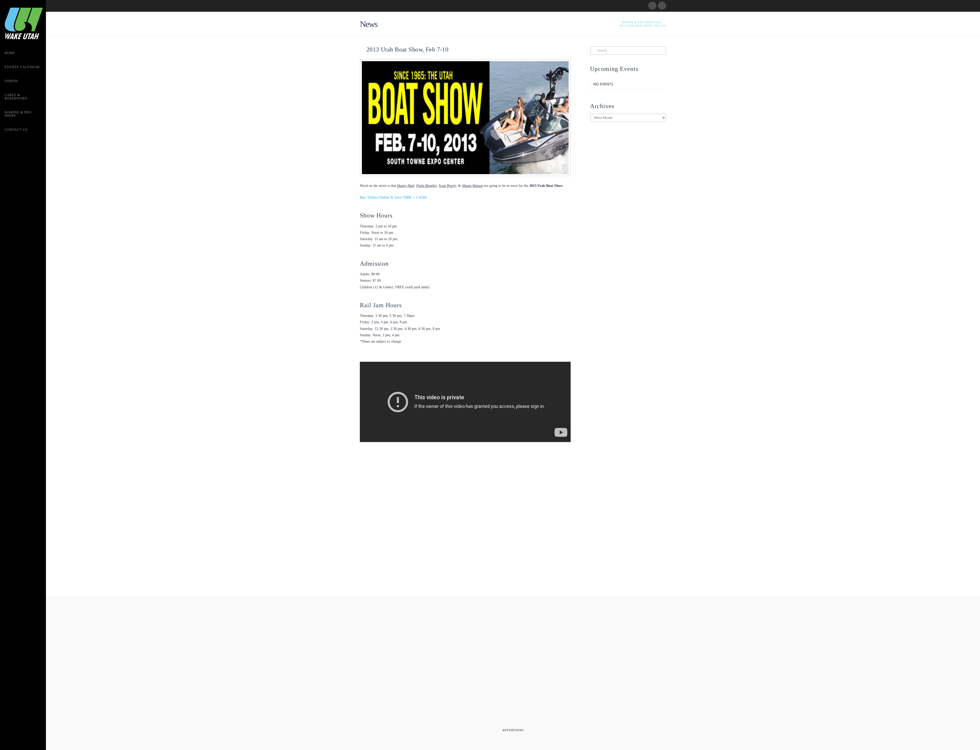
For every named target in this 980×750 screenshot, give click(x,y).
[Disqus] (465, 520)
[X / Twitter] (662, 6)
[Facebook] (652, 6)
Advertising (513, 730)
